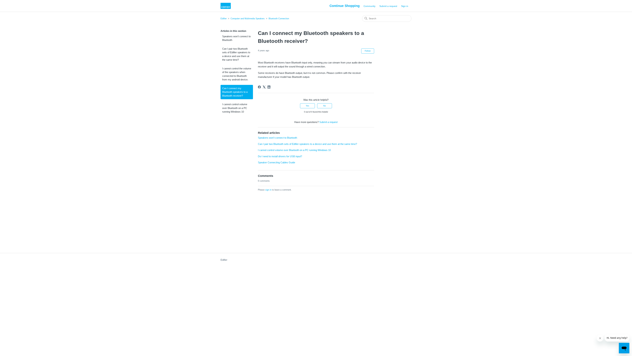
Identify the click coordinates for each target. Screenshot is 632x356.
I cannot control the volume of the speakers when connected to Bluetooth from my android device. (236, 74)
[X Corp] (264, 87)
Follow (368, 51)
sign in (268, 190)
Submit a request (388, 6)
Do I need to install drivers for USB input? (280, 156)
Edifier (224, 18)
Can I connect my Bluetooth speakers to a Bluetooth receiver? (235, 92)
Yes (307, 106)
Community (369, 6)
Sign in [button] (404, 6)
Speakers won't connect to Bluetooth (236, 38)
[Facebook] (259, 87)
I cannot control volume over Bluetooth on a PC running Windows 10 (234, 108)
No (324, 106)
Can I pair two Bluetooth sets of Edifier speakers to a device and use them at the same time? (236, 54)
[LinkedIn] (268, 87)
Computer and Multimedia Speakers (248, 18)
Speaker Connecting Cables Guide (276, 162)
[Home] (226, 6)
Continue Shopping (344, 6)
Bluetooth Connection (279, 18)
